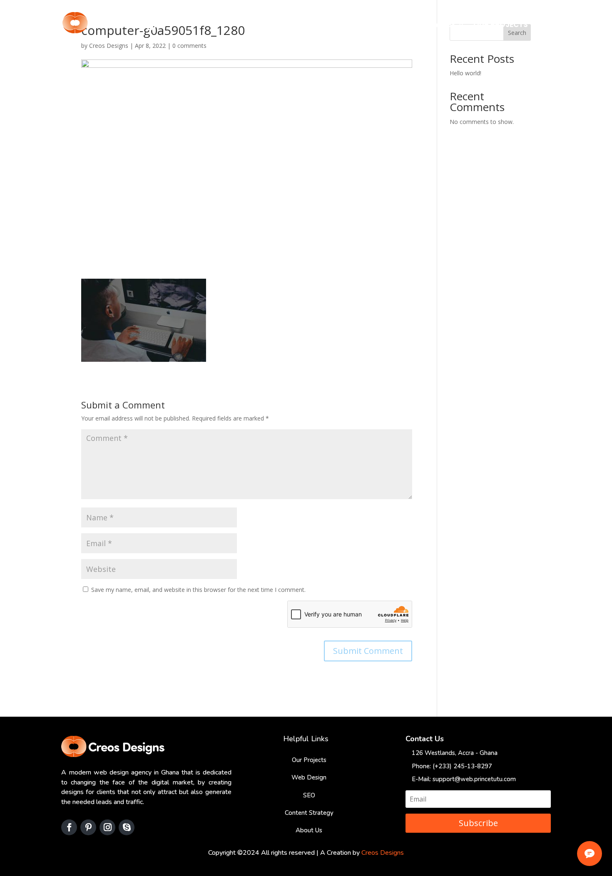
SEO (309, 795)
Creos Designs (108, 45)
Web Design (308, 777)
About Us (394, 26)
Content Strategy (309, 813)
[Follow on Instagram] (107, 827)
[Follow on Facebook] (69, 827)
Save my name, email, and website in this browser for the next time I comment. (198, 590)
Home (356, 26)
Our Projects (500, 26)
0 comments (189, 45)
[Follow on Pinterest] (88, 827)
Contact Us (561, 26)
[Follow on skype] (126, 827)
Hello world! (465, 73)
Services (439, 26)
